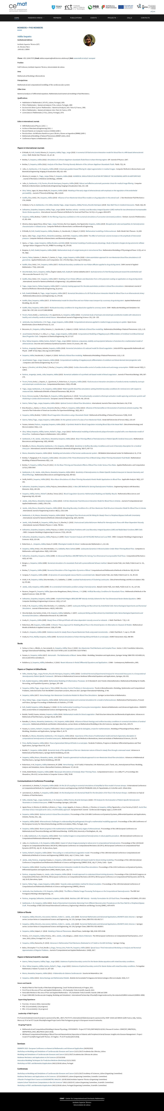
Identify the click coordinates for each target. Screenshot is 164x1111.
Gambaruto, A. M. (35, 169)
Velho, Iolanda (54, 205)
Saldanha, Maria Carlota (66, 549)
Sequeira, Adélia (55, 152)
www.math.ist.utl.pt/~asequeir (84, 58)
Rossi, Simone (27, 396)
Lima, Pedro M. (67, 948)
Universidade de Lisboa (82, 1105)
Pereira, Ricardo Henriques (51, 183)
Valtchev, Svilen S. (57, 917)
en (154, 11)
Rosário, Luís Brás (58, 243)
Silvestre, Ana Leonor (42, 917)
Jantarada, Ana (27, 322)
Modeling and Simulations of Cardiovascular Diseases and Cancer (41, 1054)
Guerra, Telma (27, 257)
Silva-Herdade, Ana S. (30, 272)
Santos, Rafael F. (50, 341)
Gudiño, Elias (26, 198)
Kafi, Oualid (35, 152)
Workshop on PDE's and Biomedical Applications (35, 1063)
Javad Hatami (27, 334)
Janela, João (41, 374)
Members (22, 27)
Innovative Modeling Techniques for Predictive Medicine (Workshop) (42, 1060)
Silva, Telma (26, 190)
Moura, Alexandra (48, 236)
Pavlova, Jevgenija (29, 348)
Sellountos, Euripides (30, 209)
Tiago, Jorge (66, 152)
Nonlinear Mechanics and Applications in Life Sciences (37, 1057)
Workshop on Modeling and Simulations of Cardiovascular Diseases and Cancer (46, 1051)
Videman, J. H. (77, 591)
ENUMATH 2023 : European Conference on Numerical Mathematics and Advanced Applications (51, 1048)
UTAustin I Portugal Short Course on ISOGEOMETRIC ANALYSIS (39, 1079)
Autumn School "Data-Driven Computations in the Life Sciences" (40, 1082)
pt (151, 11)
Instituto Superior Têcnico (82, 1102)
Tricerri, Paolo (27, 315)
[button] (36, 18)
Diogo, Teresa (56, 948)
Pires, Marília (34, 637)
